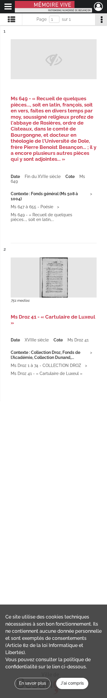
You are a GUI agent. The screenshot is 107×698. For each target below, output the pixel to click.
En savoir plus (32, 683)
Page (42, 19)
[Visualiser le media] (54, 277)
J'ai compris (72, 683)
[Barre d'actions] (101, 19)
